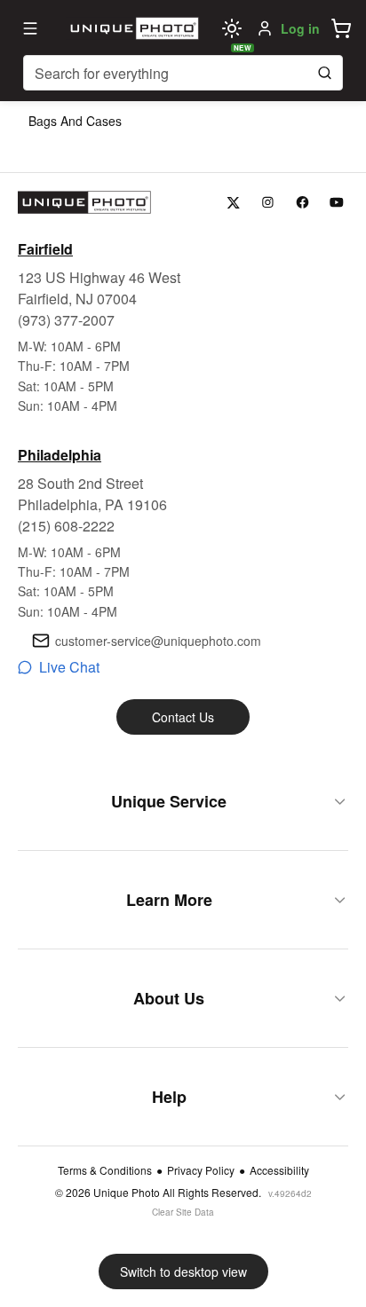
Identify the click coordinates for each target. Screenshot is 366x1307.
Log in (300, 28)
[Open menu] (30, 28)
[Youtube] (337, 203)
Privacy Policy (201, 1170)
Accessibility (279, 1170)
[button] (341, 28)
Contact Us (183, 717)
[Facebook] (302, 203)
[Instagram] (268, 203)
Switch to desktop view (183, 1271)
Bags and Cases (75, 121)
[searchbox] (183, 73)
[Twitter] (233, 203)
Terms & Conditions (105, 1170)
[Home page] (132, 28)
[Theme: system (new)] (232, 28)
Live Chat (69, 667)
